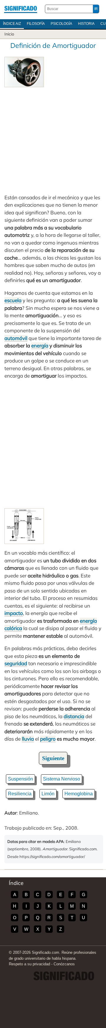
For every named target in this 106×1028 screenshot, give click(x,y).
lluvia (28, 739)
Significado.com (20, 9)
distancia (74, 716)
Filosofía (36, 24)
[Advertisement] (53, 140)
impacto (13, 613)
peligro (48, 739)
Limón (48, 793)
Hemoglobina (78, 793)
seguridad (15, 663)
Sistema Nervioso (61, 778)
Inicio (9, 34)
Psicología (61, 24)
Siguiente (53, 758)
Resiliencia (20, 793)
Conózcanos (64, 964)
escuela (12, 300)
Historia (86, 24)
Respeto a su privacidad (29, 964)
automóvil (15, 338)
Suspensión (20, 778)
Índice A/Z (12, 24)
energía (39, 345)
